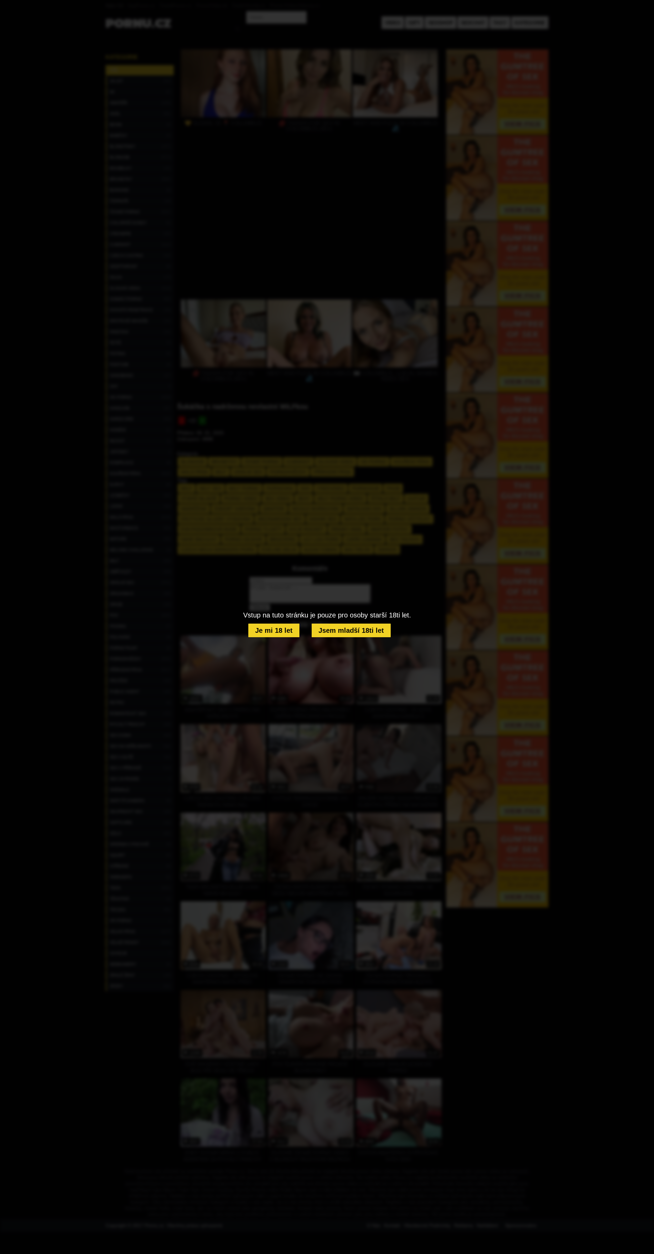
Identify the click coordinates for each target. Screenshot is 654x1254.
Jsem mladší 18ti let (351, 630)
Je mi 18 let (274, 630)
